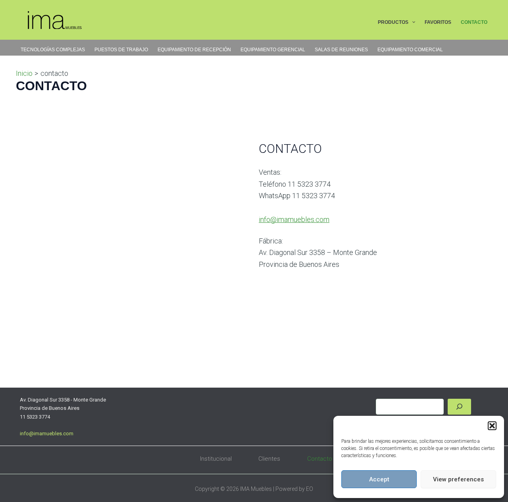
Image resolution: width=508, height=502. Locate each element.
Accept (379, 479)
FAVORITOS (438, 22)
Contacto (319, 458)
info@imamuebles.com (294, 219)
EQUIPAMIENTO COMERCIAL (410, 49)
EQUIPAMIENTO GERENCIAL (273, 49)
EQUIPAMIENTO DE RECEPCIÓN (194, 49)
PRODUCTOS (393, 22)
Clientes (269, 458)
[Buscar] (459, 407)
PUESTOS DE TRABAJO (121, 49)
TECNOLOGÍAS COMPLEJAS (53, 49)
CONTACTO (474, 22)
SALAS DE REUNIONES (341, 49)
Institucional (216, 458)
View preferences (458, 479)
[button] (492, 426)
